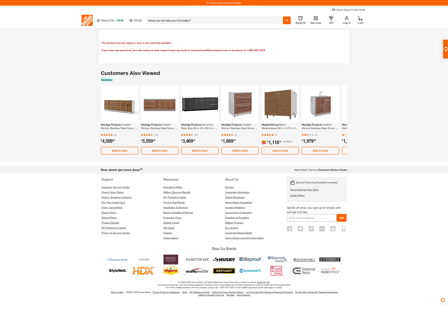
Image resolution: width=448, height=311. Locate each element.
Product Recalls (110, 222)
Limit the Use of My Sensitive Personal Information (269, 292)
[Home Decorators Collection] (171, 259)
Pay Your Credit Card (113, 202)
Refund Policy (109, 217)
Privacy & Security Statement (166, 292)
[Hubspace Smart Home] (330, 271)
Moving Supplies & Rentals (178, 212)
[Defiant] (224, 271)
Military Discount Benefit (176, 192)
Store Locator (117, 292)
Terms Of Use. (263, 282)
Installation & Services (175, 207)
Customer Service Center (116, 187)
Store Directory (244, 295)
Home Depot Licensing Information (244, 237)
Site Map (230, 295)
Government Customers (238, 212)
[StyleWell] (117, 271)
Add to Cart (119, 150)
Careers (229, 187)
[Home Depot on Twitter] (300, 228)
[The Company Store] (117, 259)
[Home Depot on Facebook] (289, 228)
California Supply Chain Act (211, 294)
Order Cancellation (112, 207)
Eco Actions (231, 227)
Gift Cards (168, 227)
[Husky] (224, 259)
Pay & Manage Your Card (304, 189)
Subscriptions (170, 237)
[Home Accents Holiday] (277, 271)
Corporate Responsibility (238, 232)
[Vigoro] (171, 271)
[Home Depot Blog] (322, 228)
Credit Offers (297, 195)
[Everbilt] (330, 259)
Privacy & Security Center (116, 232)
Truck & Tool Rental (174, 202)
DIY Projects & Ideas (174, 197)
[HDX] (144, 271)
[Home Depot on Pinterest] (311, 228)
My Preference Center (114, 227)
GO (342, 217)
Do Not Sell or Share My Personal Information (316, 292)
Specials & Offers (173, 187)
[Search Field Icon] (287, 20)
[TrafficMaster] (197, 271)
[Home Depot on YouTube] (333, 228)
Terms (184, 292)
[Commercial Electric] (304, 271)
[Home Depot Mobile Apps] (343, 228)
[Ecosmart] (250, 271)
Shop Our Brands (224, 248)
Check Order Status (113, 192)
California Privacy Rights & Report (228, 292)
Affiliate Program (234, 222)
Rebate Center (171, 222)
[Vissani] (144, 259)
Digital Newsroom (235, 197)
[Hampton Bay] (197, 259)
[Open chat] (445, 49)
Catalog (167, 232)
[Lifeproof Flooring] (250, 259)
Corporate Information (237, 192)
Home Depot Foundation (238, 202)
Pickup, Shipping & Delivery (117, 197)
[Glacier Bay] (304, 259)
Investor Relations (235, 207)
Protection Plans (172, 217)
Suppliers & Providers (237, 217)
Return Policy (109, 212)
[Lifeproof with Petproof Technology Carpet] (277, 259)
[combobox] (214, 20)
